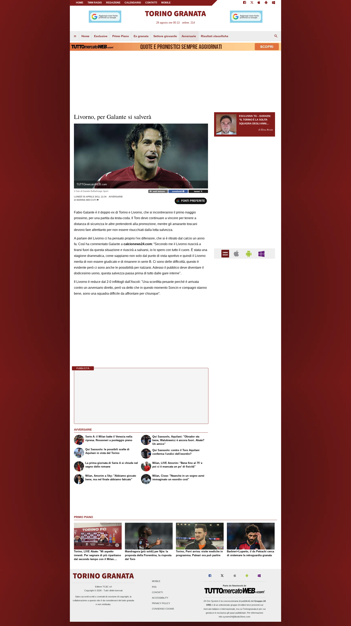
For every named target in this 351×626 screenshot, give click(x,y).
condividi (177, 191)
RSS (154, 587)
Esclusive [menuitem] (100, 36)
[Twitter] (252, 3)
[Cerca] (276, 36)
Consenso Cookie (163, 609)
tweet (197, 191)
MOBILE (166, 2)
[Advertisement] (244, 419)
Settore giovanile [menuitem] (165, 36)
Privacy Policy (161, 603)
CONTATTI (151, 2)
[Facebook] (244, 3)
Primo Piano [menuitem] (120, 36)
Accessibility (160, 598)
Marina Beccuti (86, 200)
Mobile (156, 581)
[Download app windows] (273, 3)
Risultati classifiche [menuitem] (214, 36)
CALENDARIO (133, 2)
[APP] (225, 253)
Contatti (157, 592)
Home (79, 2)
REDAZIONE (113, 2)
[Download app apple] (259, 3)
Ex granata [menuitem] (141, 36)
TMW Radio (95, 2)
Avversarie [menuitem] (189, 36)
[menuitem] (75, 36)
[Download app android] (266, 3)
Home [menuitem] (85, 36)
